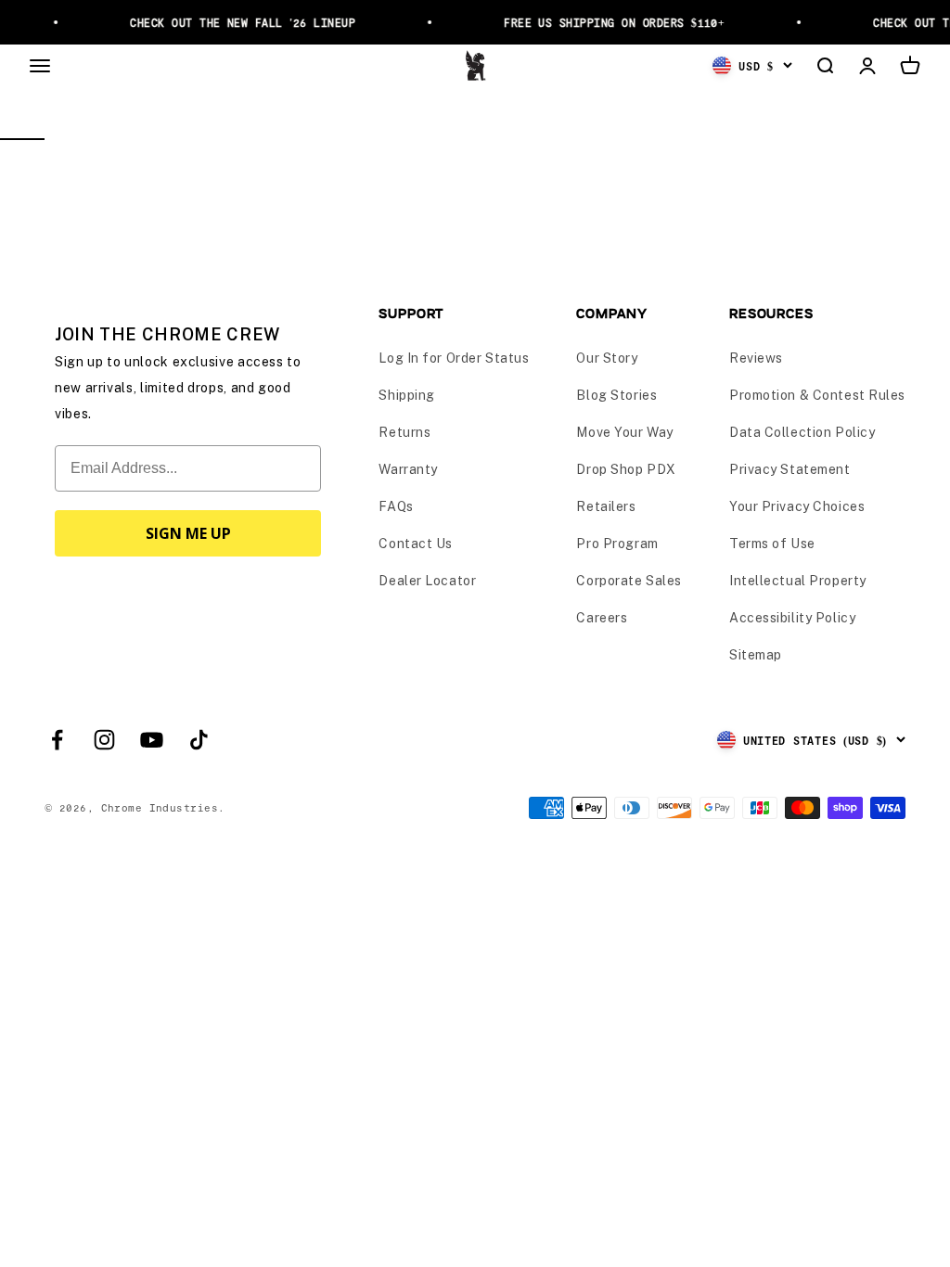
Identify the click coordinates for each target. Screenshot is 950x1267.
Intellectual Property (798, 580)
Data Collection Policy (802, 432)
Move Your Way (624, 432)
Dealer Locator (427, 580)
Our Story (606, 358)
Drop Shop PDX (625, 469)
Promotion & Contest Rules (817, 395)
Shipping (406, 395)
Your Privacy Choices (797, 506)
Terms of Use (772, 543)
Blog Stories (616, 395)
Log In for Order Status (454, 358)
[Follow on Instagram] (104, 739)
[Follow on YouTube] (151, 739)
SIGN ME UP (188, 533)
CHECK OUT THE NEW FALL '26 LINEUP (238, 22)
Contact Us (416, 543)
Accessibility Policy (792, 617)
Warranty (408, 469)
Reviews (756, 358)
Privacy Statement (790, 469)
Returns (404, 432)
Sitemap (755, 654)
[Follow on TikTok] (199, 739)
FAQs (396, 506)
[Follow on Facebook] (57, 739)
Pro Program (617, 543)
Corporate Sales (628, 580)
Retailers (605, 506)
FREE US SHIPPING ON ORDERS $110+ (609, 22)
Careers (601, 617)
